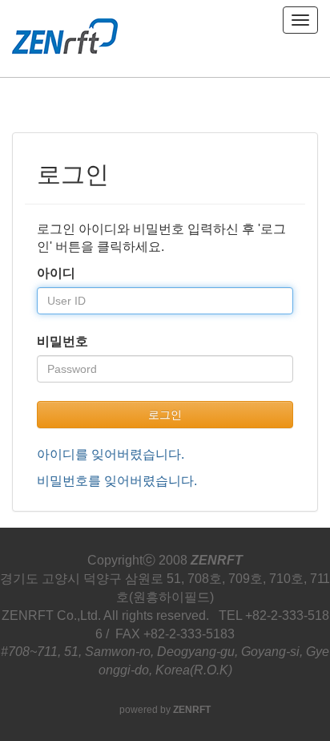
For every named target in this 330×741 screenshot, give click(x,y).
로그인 (165, 414)
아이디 (56, 273)
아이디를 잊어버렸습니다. (110, 454)
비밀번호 (62, 341)
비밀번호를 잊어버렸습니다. (117, 481)
